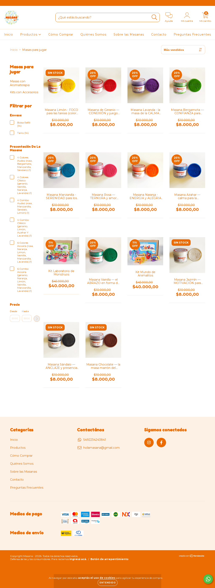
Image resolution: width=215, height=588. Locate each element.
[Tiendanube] (192, 556)
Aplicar (37, 319)
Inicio (8, 34)
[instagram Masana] (6, 3)
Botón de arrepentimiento (109, 559)
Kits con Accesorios (24, 92)
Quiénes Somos (93, 34)
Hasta (25, 311)
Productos (29, 34)
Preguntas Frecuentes (192, 34)
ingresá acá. (78, 559)
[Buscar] (154, 17)
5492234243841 (94, 440)
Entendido (108, 582)
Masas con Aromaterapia (20, 83)
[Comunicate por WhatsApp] (208, 579)
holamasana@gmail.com (101, 448)
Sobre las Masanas (129, 34)
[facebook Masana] (12, 3)
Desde (13, 311)
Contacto (158, 34)
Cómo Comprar (60, 34)
